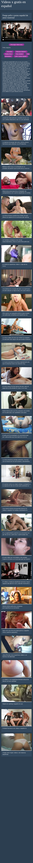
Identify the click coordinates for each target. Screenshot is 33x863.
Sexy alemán (19, 54)
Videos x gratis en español (13, 4)
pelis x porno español (20, 56)
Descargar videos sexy (16, 44)
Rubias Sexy (8, 54)
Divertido (9, 51)
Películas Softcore (21, 51)
